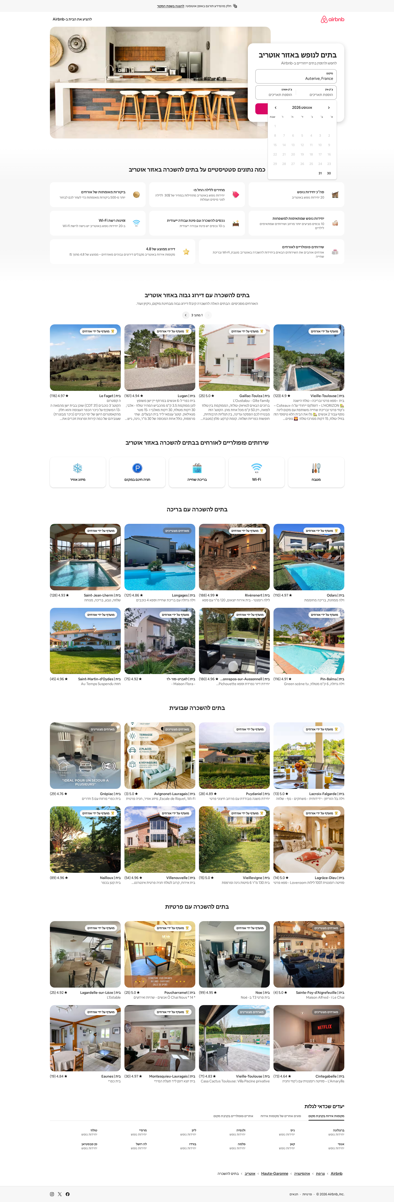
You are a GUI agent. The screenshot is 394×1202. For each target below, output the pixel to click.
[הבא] (186, 315)
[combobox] (296, 78)
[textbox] (316, 94)
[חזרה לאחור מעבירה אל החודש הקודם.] (328, 107)
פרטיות (307, 1194)
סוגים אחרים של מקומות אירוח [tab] (281, 1116)
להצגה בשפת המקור (170, 6)
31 (320, 173)
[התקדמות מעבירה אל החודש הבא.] (275, 107)
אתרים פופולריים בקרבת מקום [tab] (233, 1116)
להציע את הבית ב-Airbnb (72, 19)
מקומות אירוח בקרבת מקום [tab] (326, 1116)
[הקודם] (208, 315)
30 (329, 173)
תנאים (294, 1194)
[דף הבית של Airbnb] (332, 19)
